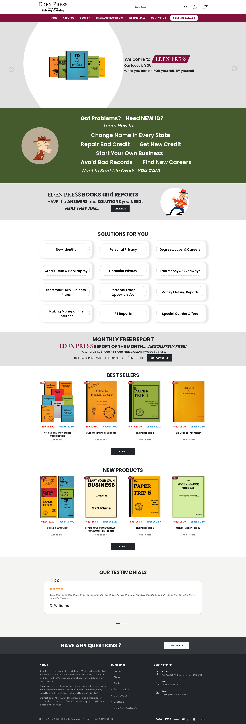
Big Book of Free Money (188, 432)
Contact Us (158, 17)
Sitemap (119, 701)
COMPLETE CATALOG (184, 18)
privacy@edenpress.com (175, 694)
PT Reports (123, 313)
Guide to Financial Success (101, 432)
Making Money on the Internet (66, 313)
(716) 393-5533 (170, 684)
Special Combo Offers (109, 17)
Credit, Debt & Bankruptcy (66, 271)
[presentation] (3, 65)
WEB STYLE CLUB (104, 719)
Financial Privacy (123, 271)
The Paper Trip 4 (145, 432)
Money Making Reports (180, 292)
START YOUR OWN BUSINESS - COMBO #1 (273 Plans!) (101, 529)
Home (54, 17)
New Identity (66, 249)
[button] (204, 7)
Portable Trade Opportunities (123, 292)
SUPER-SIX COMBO (57, 528)
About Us (68, 17)
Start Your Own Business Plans (66, 292)
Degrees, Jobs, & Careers (179, 249)
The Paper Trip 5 (145, 528)
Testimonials (137, 17)
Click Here (120, 208)
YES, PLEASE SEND (160, 358)
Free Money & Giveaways (180, 271)
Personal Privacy (123, 249)
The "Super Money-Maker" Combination (57, 434)
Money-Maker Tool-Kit (188, 528)
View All (123, 451)
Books (84, 17)
